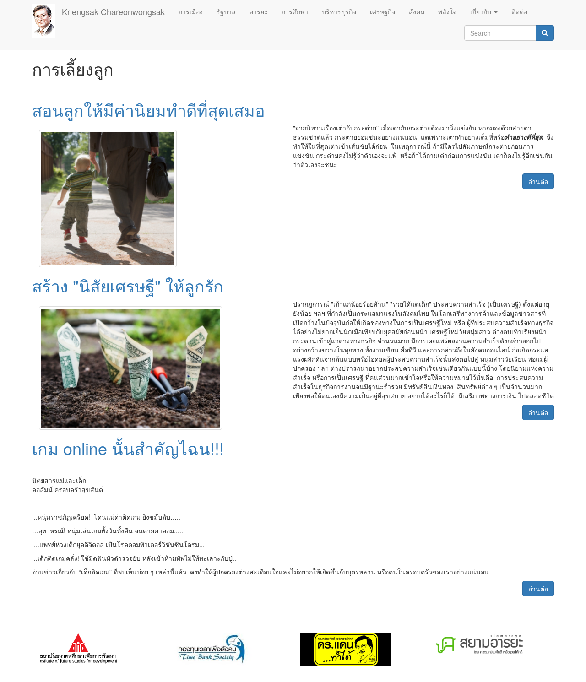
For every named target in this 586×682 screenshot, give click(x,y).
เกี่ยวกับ (481, 11)
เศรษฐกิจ (382, 11)
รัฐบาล (226, 11)
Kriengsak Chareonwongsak (113, 11)
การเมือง (191, 11)
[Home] (47, 21)
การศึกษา (295, 11)
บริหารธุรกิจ (339, 11)
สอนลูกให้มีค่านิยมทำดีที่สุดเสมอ (148, 109)
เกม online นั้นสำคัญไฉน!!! (128, 448)
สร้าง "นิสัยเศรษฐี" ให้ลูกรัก (127, 285)
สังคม (416, 11)
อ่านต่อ (538, 181)
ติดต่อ (519, 11)
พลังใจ (447, 11)
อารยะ (259, 11)
